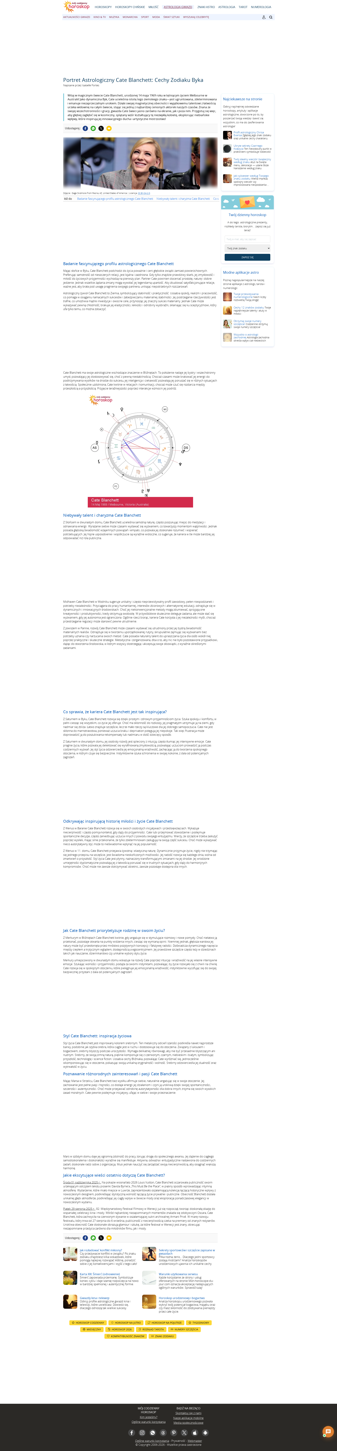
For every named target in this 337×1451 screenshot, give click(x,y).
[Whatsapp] (93, 128)
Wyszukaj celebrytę (196, 17)
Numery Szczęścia (186, 1329)
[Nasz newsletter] (264, 17)
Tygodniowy (201, 1322)
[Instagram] (142, 1433)
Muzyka (114, 17)
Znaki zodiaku (164, 1336)
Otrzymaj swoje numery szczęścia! (251, 324)
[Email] (109, 128)
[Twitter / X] (101, 128)
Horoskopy (103, 7)
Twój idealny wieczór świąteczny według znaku (252, 163)
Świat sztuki (171, 17)
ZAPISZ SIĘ (248, 257)
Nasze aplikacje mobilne (188, 1418)
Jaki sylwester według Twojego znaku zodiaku (251, 180)
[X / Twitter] (184, 1433)
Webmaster (195, 1441)
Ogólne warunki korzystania (149, 1422)
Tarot (243, 7)
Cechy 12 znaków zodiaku (252, 310)
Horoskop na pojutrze (167, 1322)
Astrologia (226, 7)
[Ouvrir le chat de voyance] (328, 1431)
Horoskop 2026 (122, 1329)
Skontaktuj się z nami (188, 1413)
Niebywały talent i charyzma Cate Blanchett (183, 199)
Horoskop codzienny (90, 1322)
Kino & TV (100, 17)
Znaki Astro (206, 7)
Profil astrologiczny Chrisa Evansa (252, 135)
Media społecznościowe (188, 1423)
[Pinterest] (174, 1433)
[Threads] (163, 1433)
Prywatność (178, 1441)
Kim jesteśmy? (148, 1417)
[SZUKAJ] (271, 17)
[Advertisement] (168, 46)
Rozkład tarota (153, 1329)
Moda (156, 17)
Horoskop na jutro (128, 1322)
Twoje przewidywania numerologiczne (250, 297)
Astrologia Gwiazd (178, 7)
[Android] (205, 1433)
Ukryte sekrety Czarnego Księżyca (253, 148)
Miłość (153, 7)
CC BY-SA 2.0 (144, 193)
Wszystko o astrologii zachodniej (251, 337)
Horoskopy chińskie (130, 7)
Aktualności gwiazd (76, 17)
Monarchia (130, 17)
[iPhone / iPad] (195, 1433)
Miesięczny (94, 1329)
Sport (145, 17)
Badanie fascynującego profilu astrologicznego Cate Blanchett (115, 199)
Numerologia (261, 7)
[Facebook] (85, 128)
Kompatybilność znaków (127, 1336)
